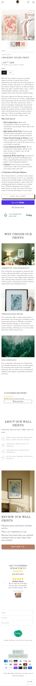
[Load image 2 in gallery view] (18, 44)
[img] (18, 571)
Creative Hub (6, 54)
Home (3, 50)
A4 (4, 72)
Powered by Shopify (18, 675)
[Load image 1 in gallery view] (13, 44)
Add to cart (18, 196)
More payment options (18, 207)
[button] (28, 2)
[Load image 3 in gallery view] (23, 44)
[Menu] (2, 2)
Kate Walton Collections (15, 673)
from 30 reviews (18, 574)
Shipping (10, 64)
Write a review (18, 401)
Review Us (18, 547)
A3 (10, 72)
